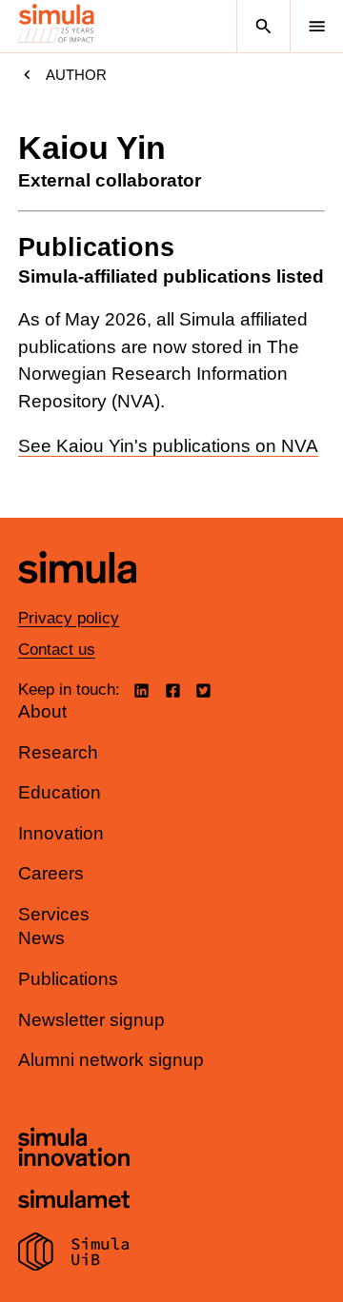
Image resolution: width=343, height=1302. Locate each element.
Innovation (61, 833)
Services (54, 914)
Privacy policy (68, 618)
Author (76, 75)
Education (59, 792)
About (42, 711)
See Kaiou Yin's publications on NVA (168, 446)
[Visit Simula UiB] (74, 1254)
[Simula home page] (77, 597)
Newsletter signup (91, 1020)
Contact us (56, 650)
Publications (68, 979)
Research (58, 752)
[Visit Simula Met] (74, 1201)
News (41, 938)
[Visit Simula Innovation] (74, 1150)
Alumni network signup (111, 1060)
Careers (51, 873)
